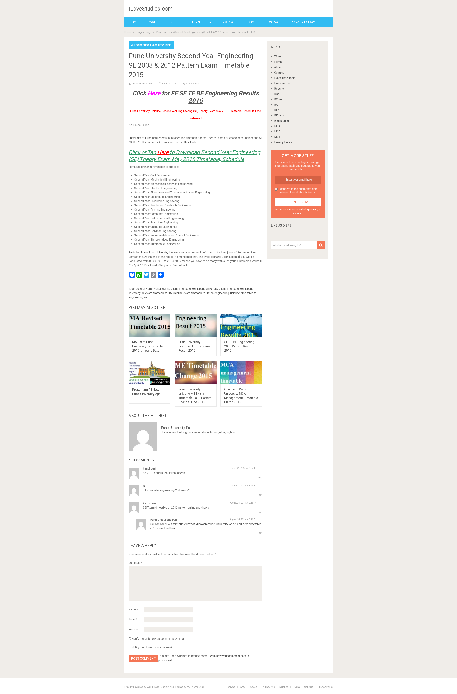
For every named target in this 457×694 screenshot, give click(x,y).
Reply (259, 477)
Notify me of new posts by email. (152, 647)
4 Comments (192, 83)
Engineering (200, 22)
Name (133, 609)
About (175, 22)
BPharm (279, 115)
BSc (276, 94)
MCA (277, 131)
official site (189, 142)
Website (134, 629)
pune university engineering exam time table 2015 (167, 288)
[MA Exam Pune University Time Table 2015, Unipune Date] (149, 325)
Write (154, 22)
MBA (277, 126)
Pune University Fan (142, 83)
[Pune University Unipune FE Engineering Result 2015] (196, 325)
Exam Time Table (160, 45)
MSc (277, 137)
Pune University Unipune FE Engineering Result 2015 (195, 346)
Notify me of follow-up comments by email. (159, 638)
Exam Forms (282, 83)
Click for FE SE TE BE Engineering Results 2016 (195, 97)
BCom (250, 22)
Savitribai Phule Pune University (148, 252)
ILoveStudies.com (151, 8)
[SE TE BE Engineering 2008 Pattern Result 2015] (241, 325)
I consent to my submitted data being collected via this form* (298, 190)
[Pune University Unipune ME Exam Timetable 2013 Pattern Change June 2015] (196, 372)
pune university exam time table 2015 (222, 288)
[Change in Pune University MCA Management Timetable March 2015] (241, 372)
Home (133, 22)
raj (144, 486)
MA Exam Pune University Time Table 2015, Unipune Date (147, 346)
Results (279, 88)
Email (133, 619)
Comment (135, 562)
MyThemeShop (195, 686)
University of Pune (140, 138)
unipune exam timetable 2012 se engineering (201, 293)
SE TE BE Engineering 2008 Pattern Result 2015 (239, 346)
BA (276, 104)
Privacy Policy (303, 22)
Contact (272, 22)
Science (228, 22)
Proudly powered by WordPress (141, 686)
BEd (276, 110)
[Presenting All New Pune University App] (149, 373)
